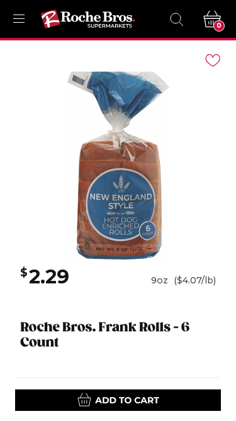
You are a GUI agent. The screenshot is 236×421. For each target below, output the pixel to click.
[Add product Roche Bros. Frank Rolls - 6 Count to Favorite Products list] (212, 59)
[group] (118, 166)
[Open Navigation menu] (19, 19)
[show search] (176, 19)
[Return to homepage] (88, 19)
